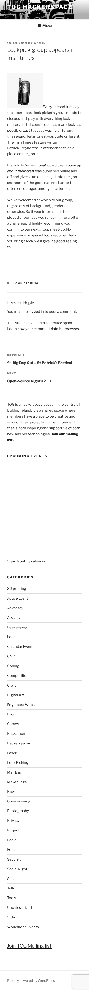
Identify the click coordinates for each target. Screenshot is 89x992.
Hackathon (16, 733)
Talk (10, 888)
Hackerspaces (19, 743)
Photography (18, 811)
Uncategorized (19, 907)
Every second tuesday (61, 107)
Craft (11, 685)
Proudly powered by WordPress (31, 981)
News (12, 792)
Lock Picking (26, 283)
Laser (12, 753)
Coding (13, 666)
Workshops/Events (23, 927)
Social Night (17, 869)
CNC (11, 656)
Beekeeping (17, 627)
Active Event (17, 598)
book (11, 637)
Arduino (14, 617)
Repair (12, 850)
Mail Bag (14, 772)
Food (11, 714)
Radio (12, 840)
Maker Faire (17, 782)
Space (12, 879)
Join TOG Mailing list (29, 946)
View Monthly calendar (26, 561)
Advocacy (15, 608)
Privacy (13, 820)
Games (13, 724)
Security (14, 859)
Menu (47, 26)
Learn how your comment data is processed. (44, 329)
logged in (36, 311)
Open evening (18, 801)
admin (40, 43)
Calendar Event (20, 646)
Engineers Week (21, 705)
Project (13, 830)
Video (12, 917)
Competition (17, 676)
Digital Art (15, 695)
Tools (11, 898)
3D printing (16, 589)
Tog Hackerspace (40, 7)
